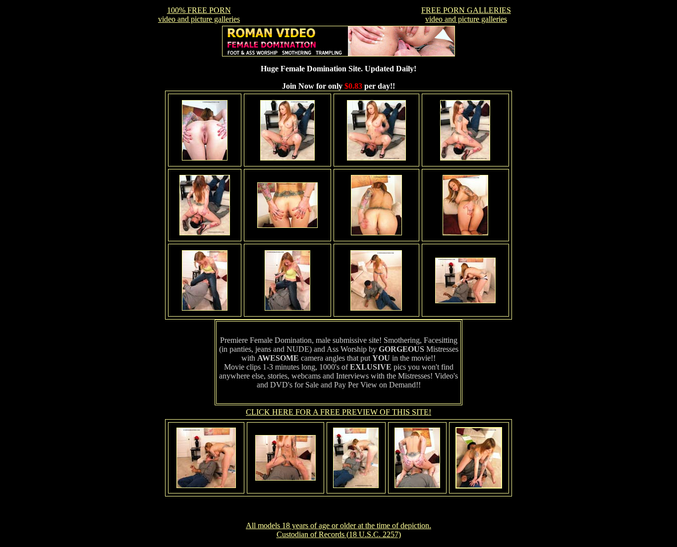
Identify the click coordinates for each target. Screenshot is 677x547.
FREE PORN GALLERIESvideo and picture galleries (466, 14)
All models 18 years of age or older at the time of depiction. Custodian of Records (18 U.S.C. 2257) (338, 530)
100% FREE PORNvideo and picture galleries (199, 14)
